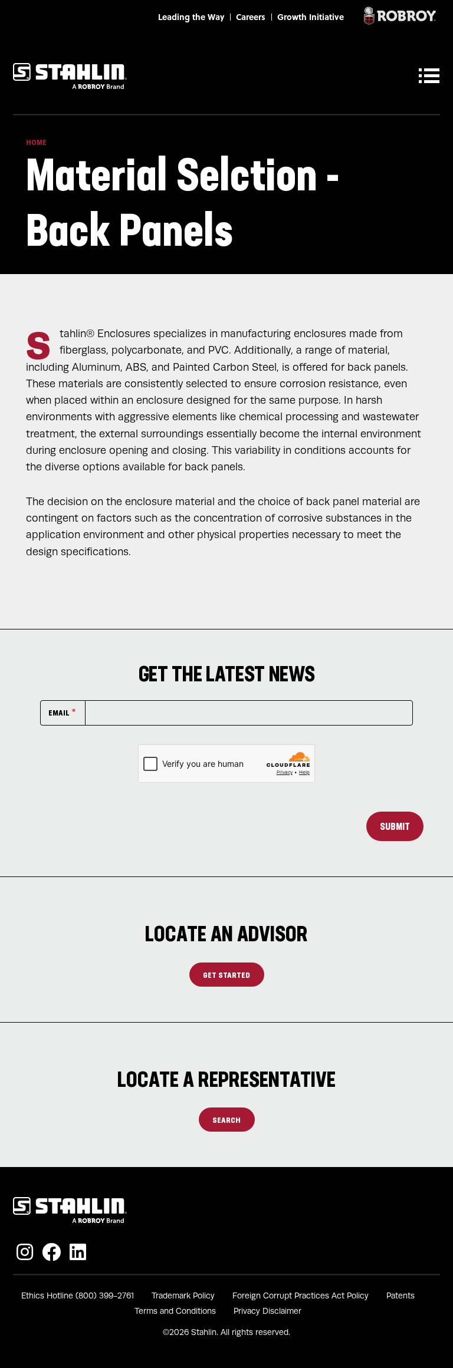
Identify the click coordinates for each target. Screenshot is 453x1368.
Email (59, 712)
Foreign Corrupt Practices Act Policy (300, 1295)
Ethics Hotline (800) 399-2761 (77, 1295)
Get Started (226, 975)
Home (36, 142)
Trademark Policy (183, 1295)
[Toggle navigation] (432, 76)
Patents (400, 1295)
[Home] (70, 76)
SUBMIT (395, 826)
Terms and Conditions (175, 1311)
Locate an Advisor (226, 934)
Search (226, 1120)
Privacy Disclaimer (267, 1311)
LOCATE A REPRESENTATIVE (226, 1079)
